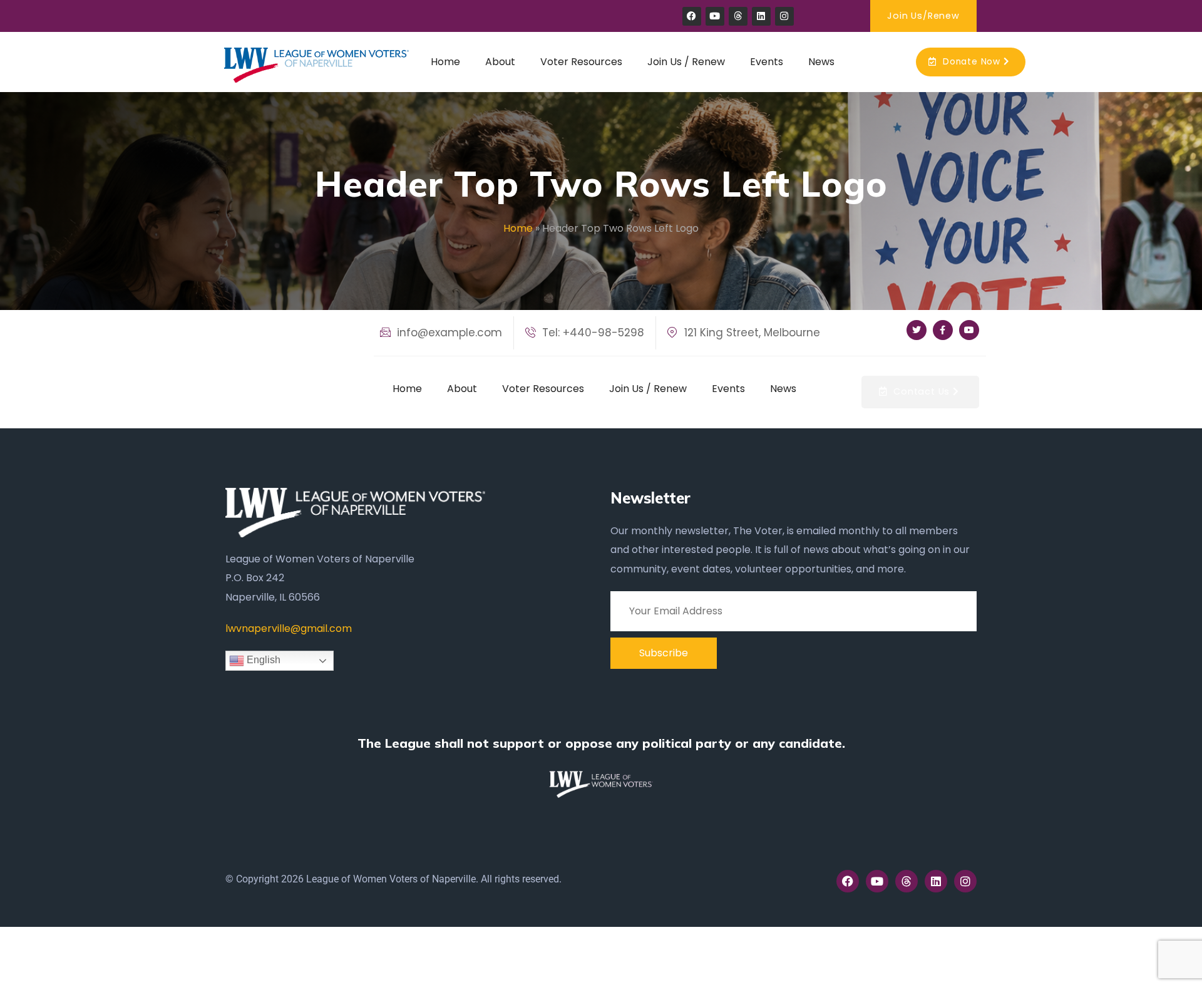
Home (518, 228)
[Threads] (738, 16)
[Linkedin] (761, 16)
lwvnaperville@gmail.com (288, 628)
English (262, 660)
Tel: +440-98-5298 (591, 332)
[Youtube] (715, 16)
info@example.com (448, 332)
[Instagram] (784, 16)
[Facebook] (691, 16)
